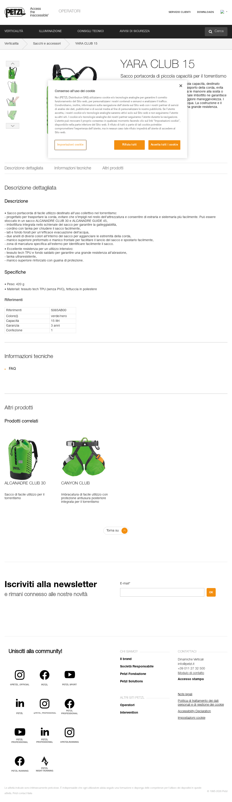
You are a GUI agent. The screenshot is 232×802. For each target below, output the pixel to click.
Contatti (160, 29)
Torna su (112, 530)
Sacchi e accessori (47, 43)
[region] (117, 119)
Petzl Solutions (131, 681)
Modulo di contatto (191, 673)
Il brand (126, 659)
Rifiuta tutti (129, 145)
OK (211, 592)
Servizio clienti (180, 12)
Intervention (129, 712)
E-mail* (125, 583)
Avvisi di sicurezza (135, 31)
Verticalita (12, 43)
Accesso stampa (191, 679)
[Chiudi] (181, 86)
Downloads (205, 12)
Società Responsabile (137, 666)
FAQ (158, 22)
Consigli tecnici (90, 31)
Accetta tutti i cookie (164, 145)
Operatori (69, 11)
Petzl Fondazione (133, 674)
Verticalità (14, 31)
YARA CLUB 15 (86, 43)
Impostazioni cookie (70, 145)
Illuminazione (50, 31)
